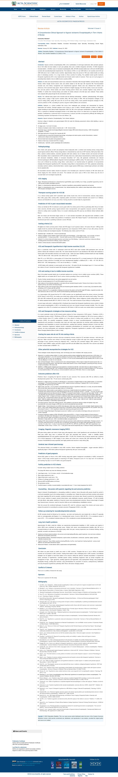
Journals (33, 9)
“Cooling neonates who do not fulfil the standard (57, 633)
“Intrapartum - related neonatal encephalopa (57, 585)
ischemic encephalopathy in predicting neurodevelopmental (84, 601)
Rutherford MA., (43, 692)
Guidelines (42, 9)
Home (15, 9)
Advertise (72, 776)
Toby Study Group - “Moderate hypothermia (58, 612)
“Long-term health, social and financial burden (58, 709)
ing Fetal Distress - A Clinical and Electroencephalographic (82, 598)
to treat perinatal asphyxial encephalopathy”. (78, 612)
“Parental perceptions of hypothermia (58, 706)
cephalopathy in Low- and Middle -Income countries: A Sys (81, 622)
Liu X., (41, 660)
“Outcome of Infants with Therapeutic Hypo (57, 626)
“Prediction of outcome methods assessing (56, 657)
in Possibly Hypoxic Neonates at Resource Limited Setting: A (83, 608)
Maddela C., (43, 608)
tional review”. (66, 641)
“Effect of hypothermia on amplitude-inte (57, 681)
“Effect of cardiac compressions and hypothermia (57, 660)
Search (101, 4)
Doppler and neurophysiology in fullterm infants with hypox (82, 667)
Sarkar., (42, 650)
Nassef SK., (43, 702)
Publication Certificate (19, 734)
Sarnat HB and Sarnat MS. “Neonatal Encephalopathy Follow (54, 598)
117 (95, 699)
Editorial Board (34, 16)
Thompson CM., (43, 601)
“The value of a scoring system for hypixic (60, 601)
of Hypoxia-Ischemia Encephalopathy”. (78, 709)
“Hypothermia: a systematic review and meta (57, 619)
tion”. (68, 594)
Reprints (100, 56)
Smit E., (42, 633)
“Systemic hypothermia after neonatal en (58, 685)
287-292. (95, 594)
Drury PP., (42, 594)
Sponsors (17, 334)
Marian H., (42, 626)
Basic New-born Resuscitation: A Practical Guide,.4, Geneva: (54, 590)
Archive (81, 16)
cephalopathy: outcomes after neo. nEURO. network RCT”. (82, 685)
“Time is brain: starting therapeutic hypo (57, 605)
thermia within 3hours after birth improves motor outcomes (80, 605)
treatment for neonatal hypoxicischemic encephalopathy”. (80, 706)
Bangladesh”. (65, 631)
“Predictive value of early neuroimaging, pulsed (57, 667)
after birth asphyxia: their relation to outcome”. (79, 699)
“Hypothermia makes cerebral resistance (58, 671)
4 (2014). (99, 592)
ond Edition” (70, 592)
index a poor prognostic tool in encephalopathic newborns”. (81, 671)
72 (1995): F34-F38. (83, 679)
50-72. (63, 586)
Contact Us (91, 774)
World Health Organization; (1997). (77, 590)
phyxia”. (96, 702)
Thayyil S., (42, 629)
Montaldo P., (43, 588)
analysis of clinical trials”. (74, 619)
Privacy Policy (81, 774)
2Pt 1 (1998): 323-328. (69, 693)
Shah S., (42, 653)
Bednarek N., (43, 688)
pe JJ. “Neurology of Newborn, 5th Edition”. (50, 596)
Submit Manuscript (81, 4)
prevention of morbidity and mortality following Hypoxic (80, 640)
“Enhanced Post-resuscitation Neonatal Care (58, 608)
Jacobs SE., (43, 615)
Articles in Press (70, 16)
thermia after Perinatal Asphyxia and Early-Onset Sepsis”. (80, 626)
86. (68, 610)
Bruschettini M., (43, 640)
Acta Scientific (29, 761)
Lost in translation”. (71, 588)
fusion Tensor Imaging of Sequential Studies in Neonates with (83, 695)
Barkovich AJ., (43, 695)
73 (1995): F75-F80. (81, 669)
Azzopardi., (42, 612)
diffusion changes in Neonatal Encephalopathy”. (80, 688)
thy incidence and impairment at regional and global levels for (82, 585)
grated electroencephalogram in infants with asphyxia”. (80, 681)
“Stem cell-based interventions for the (58, 640)
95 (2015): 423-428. (52, 651)
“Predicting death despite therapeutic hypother (57, 650)
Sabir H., (42, 657)
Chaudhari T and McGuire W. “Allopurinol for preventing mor (53, 636)
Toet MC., (42, 699)
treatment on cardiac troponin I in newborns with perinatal (82, 660)
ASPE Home (22, 16)
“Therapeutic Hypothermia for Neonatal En (58, 622)
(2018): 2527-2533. (63, 707)
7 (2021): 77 (65, 610)
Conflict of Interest (20, 332)
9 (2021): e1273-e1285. (77, 631)
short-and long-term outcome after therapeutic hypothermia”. (81, 657)
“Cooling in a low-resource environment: (57, 588)
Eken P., (42, 667)
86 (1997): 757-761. (52, 603)
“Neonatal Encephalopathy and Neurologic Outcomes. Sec (53, 592)
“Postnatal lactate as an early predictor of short (57, 653)
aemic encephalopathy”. (73, 615)
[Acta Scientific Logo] (25, 3)
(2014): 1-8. (98, 588)
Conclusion (18, 330)
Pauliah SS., (43, 622)
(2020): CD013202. (95, 641)
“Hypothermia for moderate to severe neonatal (58, 629)
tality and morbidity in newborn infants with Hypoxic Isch (80, 636)
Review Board (46, 16)
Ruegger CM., (43, 643)
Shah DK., (42, 664)
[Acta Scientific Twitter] (95, 763)
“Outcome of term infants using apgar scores (59, 646)
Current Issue (58, 16)
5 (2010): (91, 594)
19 (58, 707)
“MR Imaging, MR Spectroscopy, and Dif (59, 695)
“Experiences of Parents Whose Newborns (58, 702)
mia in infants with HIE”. (73, 650)
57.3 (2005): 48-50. (59, 710)
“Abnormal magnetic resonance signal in (59, 692)
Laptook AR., (43, 646)
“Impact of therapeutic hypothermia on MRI (58, 688)
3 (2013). (57, 624)
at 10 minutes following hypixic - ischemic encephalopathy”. (84, 646)
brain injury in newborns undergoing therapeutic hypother (81, 664)
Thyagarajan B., (43, 706)
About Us (24, 9)
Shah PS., (42, 619)
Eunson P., (42, 709)
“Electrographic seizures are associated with (57, 664)
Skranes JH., (43, 671)
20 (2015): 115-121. (57, 658)
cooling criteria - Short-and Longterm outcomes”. (80, 633)
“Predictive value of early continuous (60, 678)
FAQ (86, 776)
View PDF (94, 56)
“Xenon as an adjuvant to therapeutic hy (58, 643)
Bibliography (18, 337)
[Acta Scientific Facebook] (92, 763)
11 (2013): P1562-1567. (51, 662)
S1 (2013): (59, 586)
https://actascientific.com (28, 765)
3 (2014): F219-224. (50, 665)
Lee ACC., (42, 585)
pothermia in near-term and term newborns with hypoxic (80, 643)
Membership (63, 9)
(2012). (53, 638)
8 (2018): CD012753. (83, 645)
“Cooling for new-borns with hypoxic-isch (57, 615)
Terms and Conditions (69, 774)
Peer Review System (76, 9)
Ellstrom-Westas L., (44, 678)
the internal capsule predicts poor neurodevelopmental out (82, 692)
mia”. (95, 664)
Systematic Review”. (45, 610)
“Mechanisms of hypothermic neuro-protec (57, 594)
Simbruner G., (43, 685)
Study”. (97, 598)
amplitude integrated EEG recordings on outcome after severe (83, 678)
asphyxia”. (98, 660)
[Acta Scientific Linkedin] (99, 763)
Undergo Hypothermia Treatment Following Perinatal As (81, 702)
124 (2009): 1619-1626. (45, 648)
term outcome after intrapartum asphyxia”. (78, 653)
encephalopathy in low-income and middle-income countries (83, 629)
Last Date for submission (20, 741)
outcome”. (100, 601)
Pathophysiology (19, 327)
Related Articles (86, 56)
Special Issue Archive (93, 16)
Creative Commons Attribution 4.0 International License (26, 763)
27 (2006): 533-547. (55, 697)
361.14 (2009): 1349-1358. (50, 613)
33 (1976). (52, 599)
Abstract (17, 325)
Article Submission (90, 9)
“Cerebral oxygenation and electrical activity (57, 699)
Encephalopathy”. (44, 697)
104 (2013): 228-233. (56, 606)
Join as (52, 9)
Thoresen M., (43, 605)
